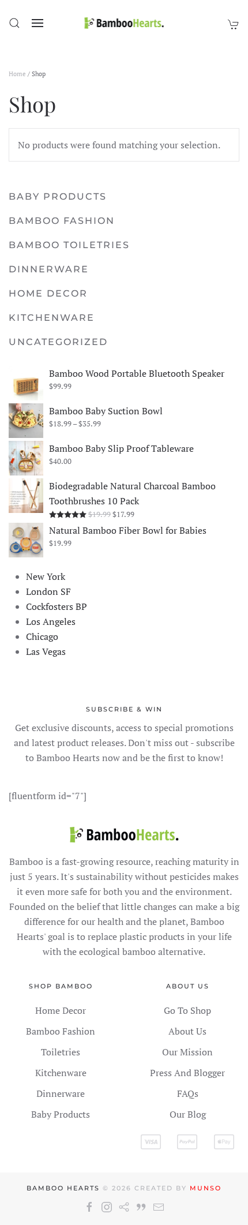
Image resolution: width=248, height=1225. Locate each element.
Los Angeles (51, 621)
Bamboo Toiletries (69, 244)
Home (17, 74)
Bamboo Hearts (63, 1188)
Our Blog (188, 1114)
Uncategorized (58, 341)
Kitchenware (52, 317)
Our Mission (187, 1052)
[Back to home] (124, 23)
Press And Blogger (187, 1072)
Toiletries (60, 1052)
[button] (14, 23)
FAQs (187, 1093)
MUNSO (205, 1188)
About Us (187, 1031)
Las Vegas (46, 651)
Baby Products (58, 196)
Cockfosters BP (56, 606)
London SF (48, 591)
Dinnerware (49, 269)
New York (45, 576)
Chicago (42, 636)
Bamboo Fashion (62, 220)
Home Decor (48, 293)
